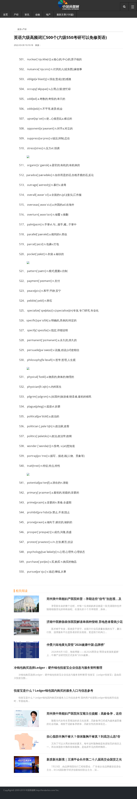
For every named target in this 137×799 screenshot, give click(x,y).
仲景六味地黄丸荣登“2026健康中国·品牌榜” (76, 645)
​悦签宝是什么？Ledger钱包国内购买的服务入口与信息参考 (53, 690)
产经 (25, 29)
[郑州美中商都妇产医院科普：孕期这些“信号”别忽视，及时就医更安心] (26, 611)
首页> (20, 29)
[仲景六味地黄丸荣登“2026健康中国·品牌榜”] (26, 657)
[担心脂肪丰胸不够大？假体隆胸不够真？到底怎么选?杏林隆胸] (26, 749)
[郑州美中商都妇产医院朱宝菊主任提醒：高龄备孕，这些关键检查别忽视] (26, 726)
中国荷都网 (15, 29)
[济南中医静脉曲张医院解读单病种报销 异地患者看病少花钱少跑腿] (26, 634)
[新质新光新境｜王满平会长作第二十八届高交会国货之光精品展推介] (26, 772)
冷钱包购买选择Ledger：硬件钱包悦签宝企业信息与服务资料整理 (58, 668)
